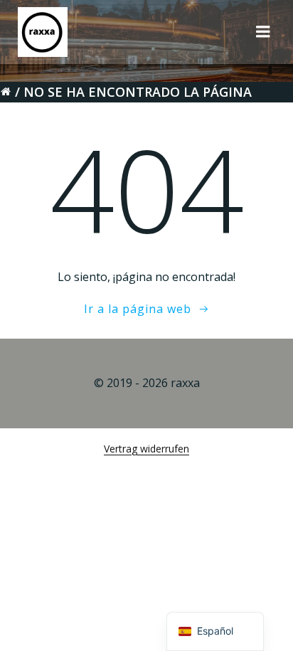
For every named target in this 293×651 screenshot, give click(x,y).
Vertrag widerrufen (146, 448)
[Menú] (263, 32)
